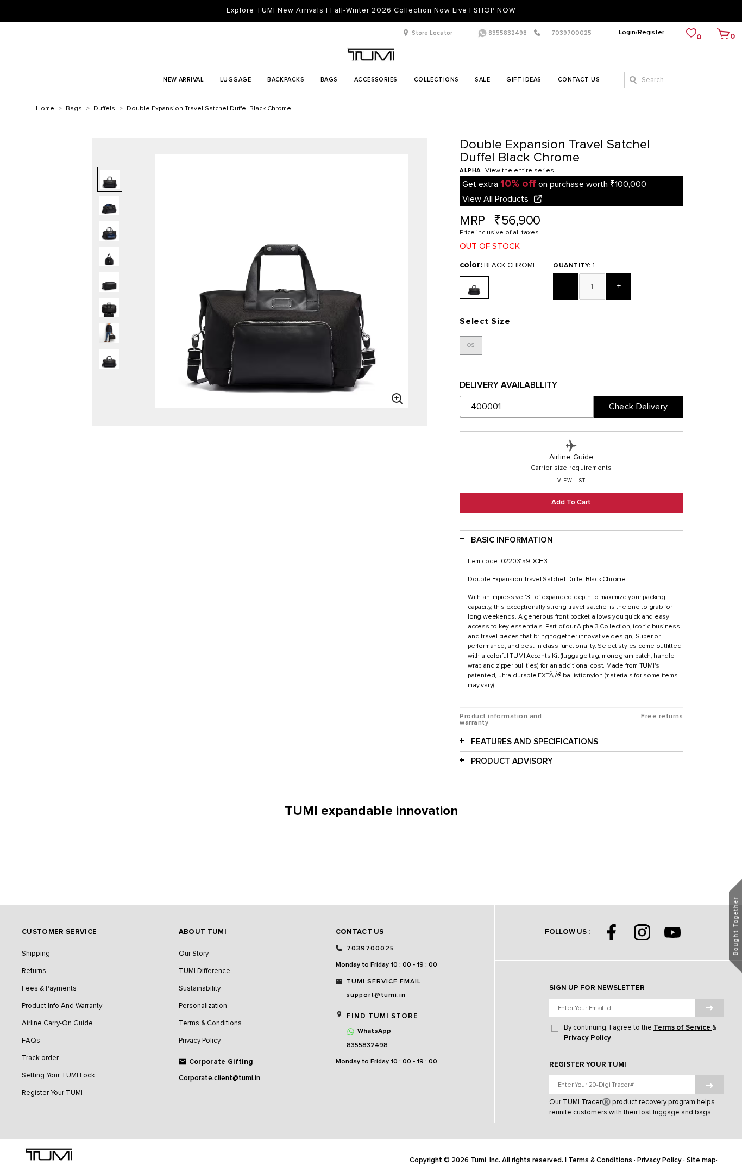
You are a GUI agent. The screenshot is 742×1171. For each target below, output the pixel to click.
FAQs (31, 1040)
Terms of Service (682, 1027)
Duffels (104, 108)
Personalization (203, 1006)
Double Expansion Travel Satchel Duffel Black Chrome (209, 108)
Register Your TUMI (52, 1093)
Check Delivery (638, 406)
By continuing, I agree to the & (640, 1033)
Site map (701, 1160)
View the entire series (519, 170)
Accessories (376, 80)
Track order (40, 1058)
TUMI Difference (204, 971)
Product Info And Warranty (62, 1006)
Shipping (36, 953)
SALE (482, 80)
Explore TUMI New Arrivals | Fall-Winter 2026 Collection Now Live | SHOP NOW (371, 10)
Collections (436, 80)
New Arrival (183, 80)
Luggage (235, 80)
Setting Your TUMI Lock (58, 1075)
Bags (329, 80)
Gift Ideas (523, 80)
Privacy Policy (200, 1040)
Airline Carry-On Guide (57, 1023)
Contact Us (579, 80)
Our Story (194, 953)
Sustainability (200, 988)
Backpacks (285, 80)
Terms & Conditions (210, 1023)
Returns (34, 971)
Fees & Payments (49, 988)
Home (45, 108)
